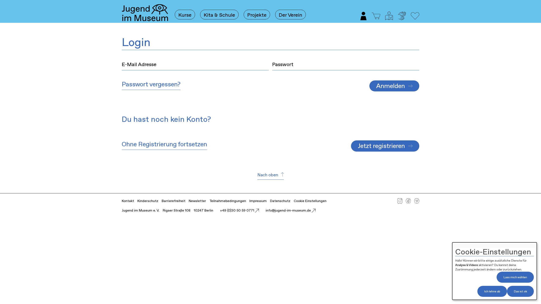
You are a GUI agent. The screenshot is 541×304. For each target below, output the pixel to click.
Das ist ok (520, 291)
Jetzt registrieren (381, 145)
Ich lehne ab (492, 291)
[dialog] (494, 271)
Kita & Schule (219, 15)
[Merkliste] (415, 18)
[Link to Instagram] (399, 202)
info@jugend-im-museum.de (289, 210)
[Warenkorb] (376, 16)
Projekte (256, 15)
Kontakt (128, 201)
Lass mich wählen (515, 277)
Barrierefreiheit (173, 201)
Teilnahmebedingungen (227, 201)
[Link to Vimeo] (416, 202)
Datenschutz (280, 201)
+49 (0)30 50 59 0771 (237, 210)
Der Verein (290, 15)
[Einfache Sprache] (389, 18)
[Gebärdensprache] (402, 18)
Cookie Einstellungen (310, 201)
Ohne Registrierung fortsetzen (164, 144)
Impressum (258, 201)
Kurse (184, 15)
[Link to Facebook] (408, 202)
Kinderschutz (147, 201)
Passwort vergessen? (151, 84)
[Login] (363, 18)
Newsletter (197, 201)
